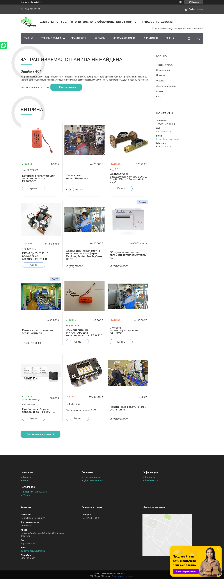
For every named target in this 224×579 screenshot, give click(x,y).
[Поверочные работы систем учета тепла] (128, 373)
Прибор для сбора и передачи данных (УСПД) (38, 410)
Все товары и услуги (39, 434)
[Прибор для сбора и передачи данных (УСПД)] (41, 373)
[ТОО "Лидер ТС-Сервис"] (28, 22)
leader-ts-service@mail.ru (168, 139)
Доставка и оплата (166, 86)
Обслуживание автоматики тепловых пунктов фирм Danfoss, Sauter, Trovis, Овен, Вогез (84, 255)
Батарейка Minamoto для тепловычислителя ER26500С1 (38, 178)
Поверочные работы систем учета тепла (128, 408)
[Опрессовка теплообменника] (84, 140)
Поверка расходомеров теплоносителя (37, 331)
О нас (26, 480)
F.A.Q (158, 96)
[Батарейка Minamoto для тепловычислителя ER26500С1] (41, 140)
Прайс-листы (151, 480)
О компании (151, 38)
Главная (28, 38)
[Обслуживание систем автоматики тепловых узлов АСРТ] (128, 220)
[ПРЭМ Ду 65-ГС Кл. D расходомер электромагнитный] (41, 220)
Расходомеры (67, 87)
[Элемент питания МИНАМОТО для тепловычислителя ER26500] (84, 296)
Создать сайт (27, 2)
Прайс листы (78, 38)
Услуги (26, 495)
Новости (160, 75)
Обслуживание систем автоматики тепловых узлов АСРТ (128, 255)
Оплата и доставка (124, 38)
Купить (33, 188)
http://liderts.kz (163, 131)
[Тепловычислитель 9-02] (84, 373)
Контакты (99, 38)
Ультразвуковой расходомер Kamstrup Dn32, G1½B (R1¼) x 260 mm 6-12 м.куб (128, 178)
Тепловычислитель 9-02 (81, 410)
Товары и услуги (51, 38)
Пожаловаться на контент (123, 576)
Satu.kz (125, 573)
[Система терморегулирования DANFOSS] (128, 296)
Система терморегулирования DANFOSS (124, 330)
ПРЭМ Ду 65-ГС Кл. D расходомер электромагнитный (35, 256)
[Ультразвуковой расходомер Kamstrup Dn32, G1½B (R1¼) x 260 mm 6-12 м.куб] (128, 140)
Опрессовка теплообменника (77, 177)
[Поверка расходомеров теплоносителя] (41, 296)
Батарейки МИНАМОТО (35, 492)
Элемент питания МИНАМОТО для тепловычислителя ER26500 (84, 333)
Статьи (160, 91)
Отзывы (160, 80)
